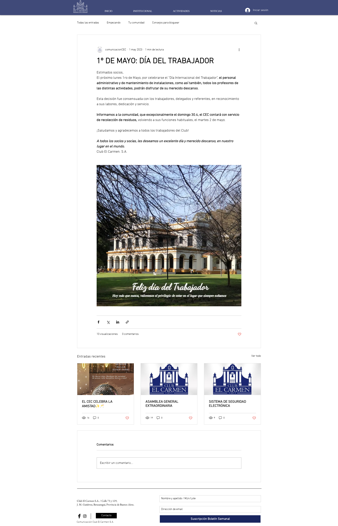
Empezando (113, 22)
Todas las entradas (88, 22)
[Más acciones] (239, 49)
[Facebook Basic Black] (79, 516)
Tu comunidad (136, 22)
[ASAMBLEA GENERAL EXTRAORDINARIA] (169, 379)
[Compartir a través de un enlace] (127, 322)
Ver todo (256, 356)
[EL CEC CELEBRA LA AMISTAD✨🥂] (105, 379)
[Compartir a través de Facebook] (98, 322)
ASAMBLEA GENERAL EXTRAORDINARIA (162, 404)
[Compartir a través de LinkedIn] (118, 322)
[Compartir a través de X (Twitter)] (108, 322)
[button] (256, 22)
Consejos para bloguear (165, 22)
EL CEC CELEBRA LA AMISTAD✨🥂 (97, 404)
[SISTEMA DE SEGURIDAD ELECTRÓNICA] (232, 379)
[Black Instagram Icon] (85, 516)
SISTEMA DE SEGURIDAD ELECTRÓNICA (227, 404)
